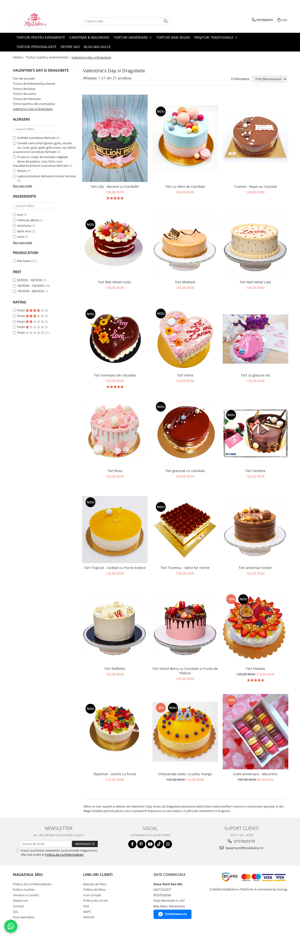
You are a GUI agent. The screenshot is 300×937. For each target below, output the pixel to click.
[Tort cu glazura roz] (255, 339)
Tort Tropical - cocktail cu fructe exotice (115, 567)
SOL (16, 912)
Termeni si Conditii (26, 895)
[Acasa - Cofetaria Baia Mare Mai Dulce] (36, 21)
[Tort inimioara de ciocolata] (115, 339)
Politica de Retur (94, 889)
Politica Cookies (24, 889)
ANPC (87, 912)
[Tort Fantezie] (255, 433)
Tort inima (185, 375)
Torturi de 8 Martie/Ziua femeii (34, 83)
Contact (18, 906)
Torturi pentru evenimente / (48, 57)
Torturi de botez (24, 89)
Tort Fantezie (255, 470)
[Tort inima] (185, 338)
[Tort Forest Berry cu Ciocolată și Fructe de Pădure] (185, 628)
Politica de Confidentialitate (64, 854)
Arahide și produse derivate (36, 138)
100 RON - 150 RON (30, 286)
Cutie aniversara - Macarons (255, 774)
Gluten (21, 171)
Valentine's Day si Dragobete (32, 109)
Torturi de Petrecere (27, 99)
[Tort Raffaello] (115, 628)
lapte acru (24, 231)
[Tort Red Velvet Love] (255, 244)
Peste (21, 310)
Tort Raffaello (114, 668)
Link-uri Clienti (98, 874)
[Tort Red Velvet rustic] (115, 244)
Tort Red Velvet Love (255, 282)
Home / (19, 57)
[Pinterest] (141, 844)
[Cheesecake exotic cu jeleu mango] (185, 732)
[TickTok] (159, 844)
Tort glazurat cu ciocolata (185, 470)
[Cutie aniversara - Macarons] (255, 731)
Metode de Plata (94, 884)
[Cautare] (165, 21)
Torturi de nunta (24, 94)
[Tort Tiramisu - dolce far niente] (185, 529)
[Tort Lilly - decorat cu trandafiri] (115, 138)
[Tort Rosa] (115, 433)
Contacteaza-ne (176, 914)
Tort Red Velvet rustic (114, 282)
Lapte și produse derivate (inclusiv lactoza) (46, 176)
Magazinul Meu (28, 874)
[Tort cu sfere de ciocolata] (185, 138)
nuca (20, 236)
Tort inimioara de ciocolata (115, 375)
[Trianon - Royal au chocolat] (255, 138)
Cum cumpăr (92, 895)
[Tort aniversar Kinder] (255, 529)
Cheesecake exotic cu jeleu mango (185, 774)
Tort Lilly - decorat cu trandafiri (114, 186)
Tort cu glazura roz (255, 375)
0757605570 (244, 841)
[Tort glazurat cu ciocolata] (185, 433)
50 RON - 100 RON (29, 280)
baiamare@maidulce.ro (244, 847)
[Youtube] (150, 844)
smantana (24, 225)
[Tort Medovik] (185, 244)
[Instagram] (168, 844)
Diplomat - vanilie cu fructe (115, 774)
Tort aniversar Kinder (255, 567)
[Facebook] (132, 844)
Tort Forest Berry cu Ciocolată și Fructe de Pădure (185, 670)
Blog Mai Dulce (97, 46)
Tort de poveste (24, 78)
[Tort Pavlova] (255, 628)
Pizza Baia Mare (23, 917)
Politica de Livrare (95, 900)
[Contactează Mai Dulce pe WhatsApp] (10, 926)
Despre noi (70, 46)
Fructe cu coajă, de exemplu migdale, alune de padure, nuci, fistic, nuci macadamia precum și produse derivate (40, 161)
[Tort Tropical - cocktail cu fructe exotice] (115, 529)
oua (19, 214)
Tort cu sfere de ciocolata (185, 186)
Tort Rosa (114, 470)
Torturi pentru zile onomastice (34, 104)
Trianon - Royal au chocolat (255, 186)
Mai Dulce (24, 261)
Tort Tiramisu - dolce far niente (185, 567)
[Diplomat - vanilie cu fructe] (115, 732)
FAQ (86, 906)
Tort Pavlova (255, 668)
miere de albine (27, 220)
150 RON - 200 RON (30, 291)
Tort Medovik (185, 282)
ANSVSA (88, 917)
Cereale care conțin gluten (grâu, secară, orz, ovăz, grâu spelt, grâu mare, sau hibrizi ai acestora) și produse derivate (44, 147)
